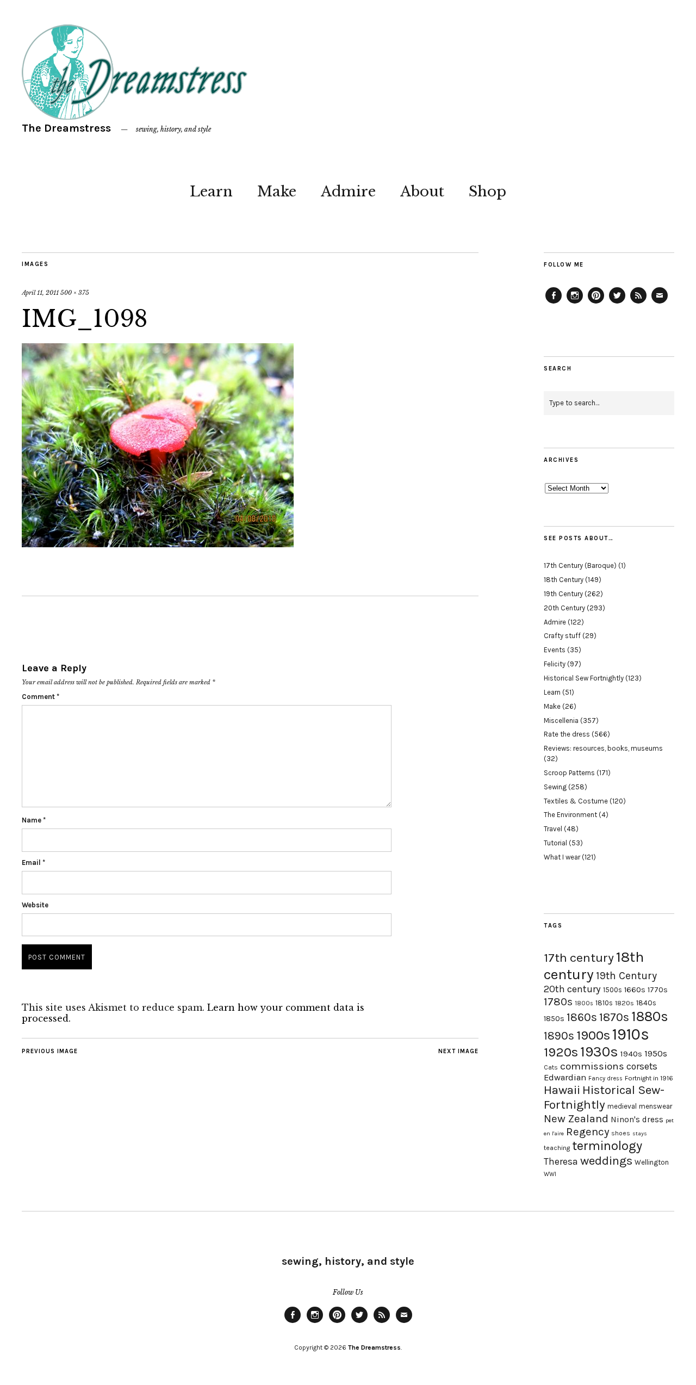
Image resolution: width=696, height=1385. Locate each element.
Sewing (555, 787)
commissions (592, 1066)
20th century (572, 989)
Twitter (617, 303)
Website (35, 905)
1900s (593, 1035)
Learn (211, 191)
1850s (554, 1018)
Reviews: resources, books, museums (603, 748)
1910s (630, 1034)
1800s (584, 1003)
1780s (558, 1001)
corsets (641, 1066)
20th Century (564, 608)
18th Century (563, 580)
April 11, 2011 (40, 292)
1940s (631, 1054)
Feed (638, 303)
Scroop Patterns (569, 773)
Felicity (555, 664)
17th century (579, 957)
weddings (606, 1160)
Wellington (652, 1162)
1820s (624, 1003)
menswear (655, 1106)
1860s (582, 1017)
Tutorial (555, 843)
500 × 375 (74, 292)
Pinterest (596, 303)
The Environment (570, 815)
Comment (40, 696)
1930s (599, 1051)
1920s (561, 1052)
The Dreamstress (66, 128)
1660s (634, 989)
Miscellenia (561, 720)
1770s (658, 989)
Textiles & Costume (576, 801)
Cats (551, 1067)
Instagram (575, 303)
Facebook (553, 303)
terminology (607, 1145)
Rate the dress (567, 734)
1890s (559, 1035)
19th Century (563, 594)
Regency (587, 1131)
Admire (348, 191)
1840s (646, 1002)
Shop (487, 191)
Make (276, 191)
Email (33, 862)
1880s (649, 1016)
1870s (614, 1017)
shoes (620, 1133)
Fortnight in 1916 (649, 1078)
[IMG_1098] (158, 544)
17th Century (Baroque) (580, 565)
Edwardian (565, 1077)
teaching (557, 1148)
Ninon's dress (637, 1119)
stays (639, 1133)
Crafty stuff (562, 636)
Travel (553, 829)
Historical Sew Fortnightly (584, 678)
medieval (622, 1106)
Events (555, 650)
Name (34, 820)
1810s (604, 1003)
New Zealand (576, 1118)
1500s (612, 990)
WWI (550, 1174)
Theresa (561, 1161)
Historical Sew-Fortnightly (604, 1097)
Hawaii (562, 1090)
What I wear (562, 857)
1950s (655, 1053)
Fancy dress (605, 1078)
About (422, 191)
